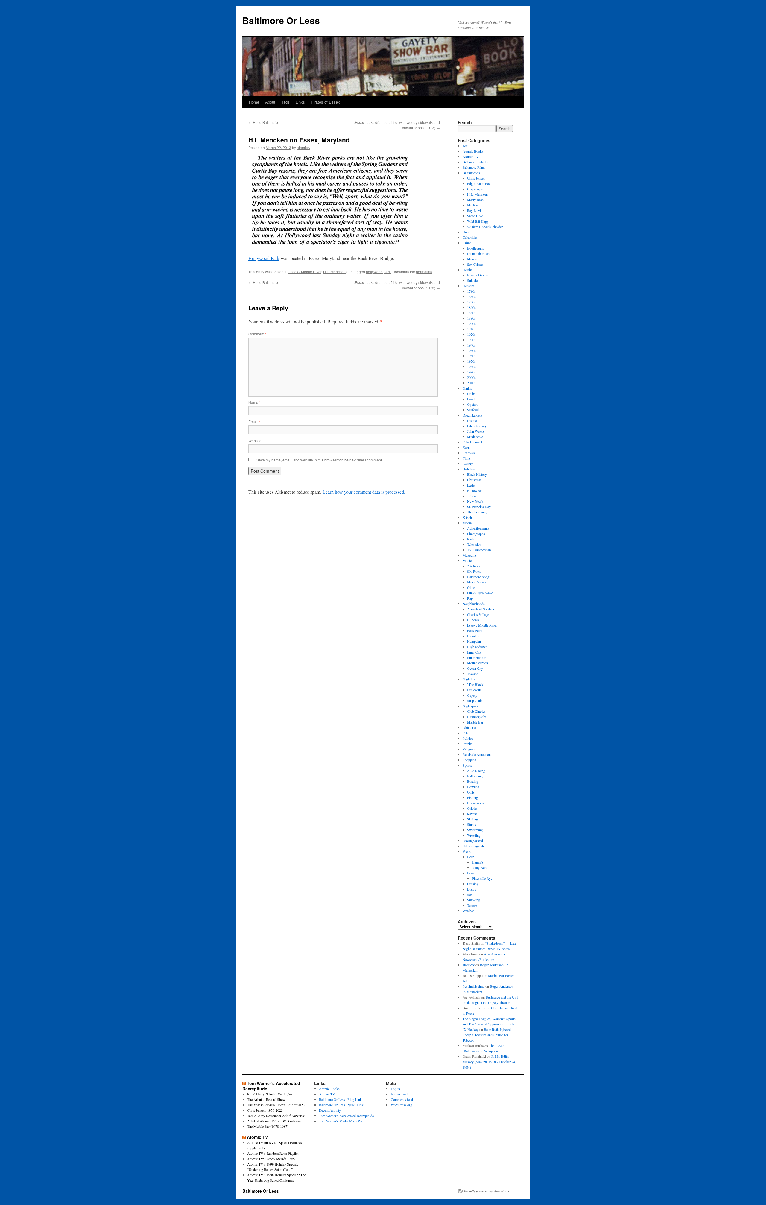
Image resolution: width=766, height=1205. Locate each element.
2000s (471, 377)
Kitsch (467, 517)
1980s (471, 366)
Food (471, 398)
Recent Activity (330, 1110)
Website (255, 440)
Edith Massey (477, 425)
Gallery (468, 463)
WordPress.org (401, 1104)
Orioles (472, 808)
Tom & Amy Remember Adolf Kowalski (276, 1115)
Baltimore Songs (479, 576)
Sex (469, 894)
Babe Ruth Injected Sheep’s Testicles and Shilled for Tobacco (487, 1035)
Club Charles (476, 711)
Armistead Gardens (481, 609)
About (270, 102)
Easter (471, 485)
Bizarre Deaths (477, 275)
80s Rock (474, 571)
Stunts (471, 824)
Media (467, 522)
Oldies (471, 587)
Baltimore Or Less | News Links (342, 1104)
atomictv (303, 147)
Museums (470, 555)
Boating (472, 781)
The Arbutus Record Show (266, 1099)
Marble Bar (475, 722)
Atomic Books (473, 151)
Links (300, 102)
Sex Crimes (475, 264)
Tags (285, 102)
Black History (477, 474)
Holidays (469, 468)
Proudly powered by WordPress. (487, 1191)
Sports (467, 765)
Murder (472, 258)
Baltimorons (471, 172)
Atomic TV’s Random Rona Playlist (272, 1153)
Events (467, 447)
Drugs (471, 889)
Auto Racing (476, 770)
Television (474, 544)
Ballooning (475, 776)
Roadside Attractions (477, 754)
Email (254, 421)
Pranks (467, 743)
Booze (471, 872)
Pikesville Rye (482, 878)
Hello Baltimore (263, 122)
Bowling (473, 786)
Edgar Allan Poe (478, 183)
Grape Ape (475, 188)
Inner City (474, 652)
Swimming (475, 829)
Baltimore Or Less (281, 20)
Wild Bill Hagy (478, 221)
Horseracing (475, 802)
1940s (471, 345)
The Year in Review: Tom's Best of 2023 (276, 1104)
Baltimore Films (474, 167)
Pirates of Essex (325, 102)
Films (467, 458)
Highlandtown (477, 646)
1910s (471, 328)
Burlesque (474, 689)
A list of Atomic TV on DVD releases (274, 1121)
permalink (424, 271)
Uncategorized (473, 840)
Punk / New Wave (480, 592)
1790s (471, 291)
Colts (471, 792)
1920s (471, 334)
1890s (471, 318)
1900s (471, 323)
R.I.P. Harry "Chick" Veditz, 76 (269, 1094)
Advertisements (478, 528)
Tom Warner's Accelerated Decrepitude (346, 1115)
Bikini (467, 232)
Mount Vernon (477, 662)
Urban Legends (473, 846)
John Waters (475, 431)
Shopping (469, 759)
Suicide (472, 280)
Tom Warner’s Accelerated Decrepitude (271, 1086)
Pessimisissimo (473, 986)
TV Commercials (479, 549)
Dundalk (473, 619)
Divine (472, 420)
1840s (471, 296)
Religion (469, 749)
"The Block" (476, 684)
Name (254, 402)
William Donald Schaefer (485, 226)
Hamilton (473, 635)
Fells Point (474, 630)
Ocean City (475, 668)
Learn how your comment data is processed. (364, 492)
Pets (466, 732)
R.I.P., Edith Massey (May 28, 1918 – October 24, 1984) (489, 1061)
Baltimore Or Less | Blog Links (341, 1099)
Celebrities (470, 237)
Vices (467, 851)
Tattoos (472, 905)
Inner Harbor (476, 657)
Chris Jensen (476, 178)
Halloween (474, 490)
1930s (471, 339)
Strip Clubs (475, 700)
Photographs (476, 533)
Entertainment (472, 442)
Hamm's (478, 862)
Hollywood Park (263, 258)
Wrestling (474, 835)
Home (254, 102)
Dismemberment (478, 253)
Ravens (472, 813)
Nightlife (469, 679)
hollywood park (378, 271)
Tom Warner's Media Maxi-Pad (341, 1121)
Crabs (471, 393)
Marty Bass (475, 199)
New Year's (475, 501)
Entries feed (399, 1094)
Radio (471, 539)
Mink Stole (475, 436)
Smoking (473, 899)
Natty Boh (479, 867)
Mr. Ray (473, 205)
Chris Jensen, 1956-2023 (265, 1110)
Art (465, 145)
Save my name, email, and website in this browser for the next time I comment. (319, 459)
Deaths (467, 269)
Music (467, 560)
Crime (467, 242)
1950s (471, 350)
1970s (471, 361)
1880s (471, 312)
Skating (472, 819)
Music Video (476, 582)
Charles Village (478, 614)
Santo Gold (475, 215)
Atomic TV (471, 156)
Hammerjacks (477, 716)
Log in (395, 1088)
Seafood (473, 409)
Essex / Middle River (304, 271)
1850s (471, 302)
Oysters (472, 404)
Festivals (469, 452)
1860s (471, 307)
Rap (470, 598)
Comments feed (402, 1099)
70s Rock (474, 565)
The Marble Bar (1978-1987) (267, 1126)
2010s (471, 382)
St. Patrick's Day (479, 506)
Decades (469, 285)
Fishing (472, 797)
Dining (467, 388)
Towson (472, 673)
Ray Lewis (474, 210)
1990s (471, 372)
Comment (257, 333)
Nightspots (470, 705)
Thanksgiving (477, 512)
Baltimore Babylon (476, 161)
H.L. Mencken (334, 271)
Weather (468, 910)
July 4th (472, 495)
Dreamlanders (472, 415)
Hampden (474, 641)
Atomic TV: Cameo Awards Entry (271, 1158)
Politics (468, 738)
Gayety (472, 695)
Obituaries (470, 727)
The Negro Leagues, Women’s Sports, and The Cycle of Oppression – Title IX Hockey (489, 1024)
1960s (471, 355)
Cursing (472, 883)
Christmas (474, 479)
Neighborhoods (474, 603)
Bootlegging (475, 248)
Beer (470, 856)
